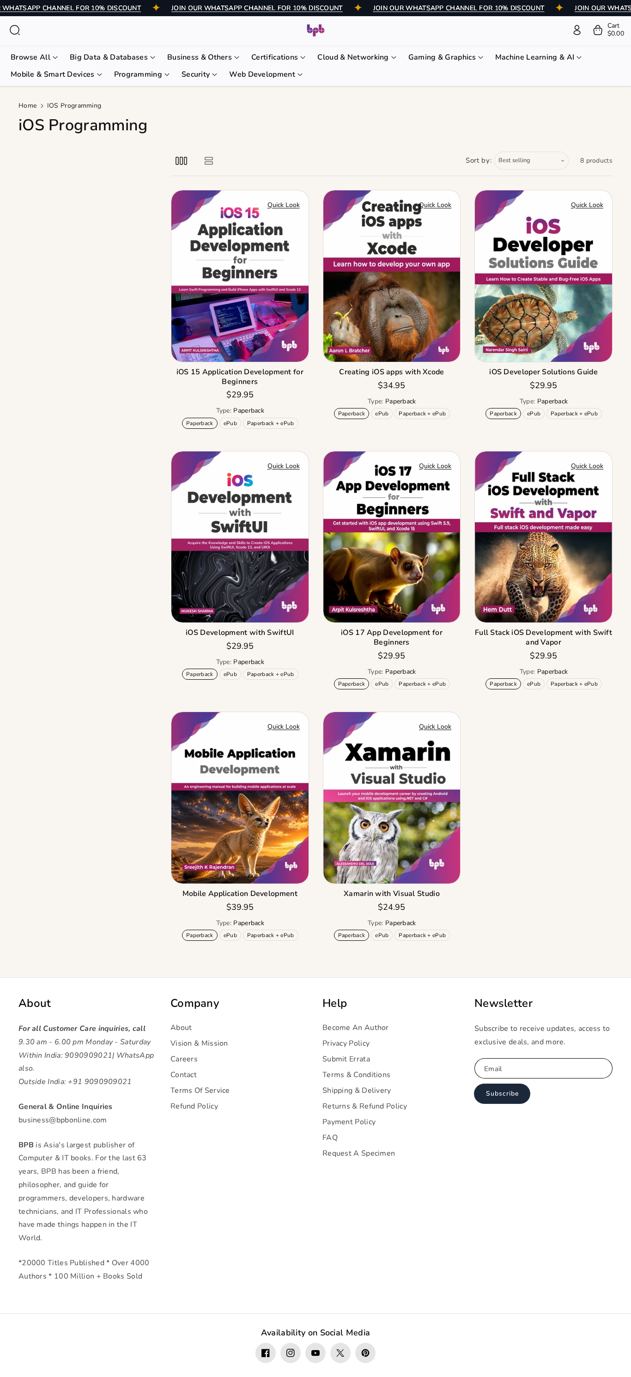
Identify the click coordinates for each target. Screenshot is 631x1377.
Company (194, 1003)
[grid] (181, 160)
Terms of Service (200, 1090)
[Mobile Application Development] (240, 797)
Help (334, 1003)
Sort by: (479, 160)
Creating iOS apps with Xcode (391, 372)
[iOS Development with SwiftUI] (240, 537)
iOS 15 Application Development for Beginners (239, 377)
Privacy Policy (346, 1043)
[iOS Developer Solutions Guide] (543, 276)
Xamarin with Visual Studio (392, 894)
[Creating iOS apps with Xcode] (392, 276)
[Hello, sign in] (577, 30)
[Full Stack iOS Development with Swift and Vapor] (543, 537)
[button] (15, 30)
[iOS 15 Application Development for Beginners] (240, 276)
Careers (184, 1059)
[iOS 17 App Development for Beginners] (392, 537)
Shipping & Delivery (356, 1090)
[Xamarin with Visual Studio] (392, 797)
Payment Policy (349, 1122)
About (34, 1003)
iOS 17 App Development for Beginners (392, 637)
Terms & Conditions (356, 1075)
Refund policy (194, 1106)
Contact (183, 1075)
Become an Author (355, 1028)
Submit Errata (346, 1059)
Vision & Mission (199, 1043)
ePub (232, 424)
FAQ (330, 1138)
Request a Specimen (358, 1153)
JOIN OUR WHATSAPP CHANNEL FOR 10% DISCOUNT (257, 8)
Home (27, 105)
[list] (208, 160)
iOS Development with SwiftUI (240, 633)
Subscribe (502, 1093)
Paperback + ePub (272, 424)
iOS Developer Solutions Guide (543, 372)
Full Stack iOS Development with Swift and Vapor (543, 637)
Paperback (201, 424)
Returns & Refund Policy (364, 1106)
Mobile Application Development (239, 894)
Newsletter (503, 1003)
